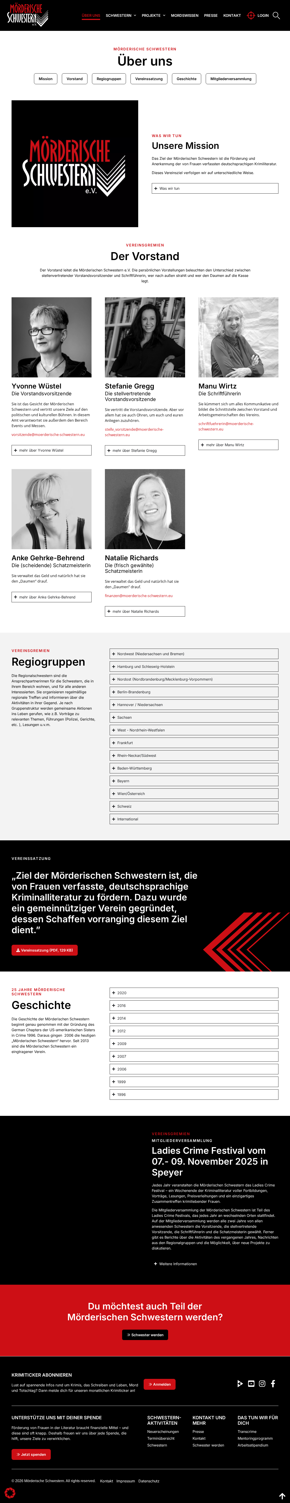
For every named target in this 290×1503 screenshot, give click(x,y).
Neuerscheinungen (163, 1431)
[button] (10, 1493)
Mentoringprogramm (255, 1438)
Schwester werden (208, 1445)
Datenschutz (149, 1481)
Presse (211, 15)
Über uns (91, 15)
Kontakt (232, 15)
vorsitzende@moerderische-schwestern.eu (48, 434)
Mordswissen (184, 15)
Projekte (151, 15)
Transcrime (247, 1431)
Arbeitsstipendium (253, 1445)
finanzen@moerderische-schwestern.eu (139, 595)
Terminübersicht (160, 1438)
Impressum (125, 1481)
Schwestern (118, 15)
